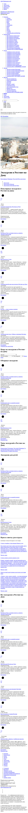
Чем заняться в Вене (12, 39)
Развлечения (7, 34)
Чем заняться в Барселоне (13, 35)
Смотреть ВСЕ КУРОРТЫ (13, 33)
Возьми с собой (10, 84)
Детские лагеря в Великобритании (15, 70)
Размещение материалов (10, 775)
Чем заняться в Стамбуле (13, 46)
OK (1, 116)
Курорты (6, 17)
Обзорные (9, 179)
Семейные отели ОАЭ (12, 61)
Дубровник (9, 25)
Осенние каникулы (11, 91)
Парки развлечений (12, 80)
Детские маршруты (11, 78)
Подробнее (5, 116)
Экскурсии (6, 5)
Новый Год (9, 88)
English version (7, 777)
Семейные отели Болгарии (13, 53)
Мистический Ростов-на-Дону (8, 664)
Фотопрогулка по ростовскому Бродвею (11, 689)
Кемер (8, 26)
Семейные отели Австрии (13, 52)
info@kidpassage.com (6, 1)
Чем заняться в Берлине (13, 37)
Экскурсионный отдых (12, 86)
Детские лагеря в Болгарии (13, 69)
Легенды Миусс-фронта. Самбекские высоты (12, 739)
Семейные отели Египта (13, 57)
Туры (5, 3)
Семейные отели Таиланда (13, 62)
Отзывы (6, 763)
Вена (8, 22)
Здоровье (9, 81)
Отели (5, 50)
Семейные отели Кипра (13, 60)
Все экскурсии (22, 179)
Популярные (4, 179)
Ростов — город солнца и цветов (9, 309)
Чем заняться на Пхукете (13, 45)
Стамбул (9, 31)
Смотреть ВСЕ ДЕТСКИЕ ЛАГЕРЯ (16, 76)
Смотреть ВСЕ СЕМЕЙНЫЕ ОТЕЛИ (16, 66)
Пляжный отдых (11, 85)
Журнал (6, 77)
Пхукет (8, 30)
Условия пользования (9, 772)
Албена (8, 18)
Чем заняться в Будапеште (13, 38)
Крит (8, 27)
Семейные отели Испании (13, 58)
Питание (9, 82)
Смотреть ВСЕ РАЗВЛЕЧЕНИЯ (15, 49)
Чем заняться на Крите (12, 42)
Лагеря (5, 68)
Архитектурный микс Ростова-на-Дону (11, 206)
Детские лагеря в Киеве (13, 73)
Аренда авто (7, 6)
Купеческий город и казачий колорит (10, 403)
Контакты (6, 7)
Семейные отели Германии (13, 54)
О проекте (6, 768)
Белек (8, 21)
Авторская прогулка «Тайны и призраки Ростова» (13, 334)
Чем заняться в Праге (12, 43)
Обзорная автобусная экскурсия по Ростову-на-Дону (14, 284)
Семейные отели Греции (13, 56)
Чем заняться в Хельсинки (13, 47)
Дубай (8, 23)
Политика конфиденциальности (12, 773)
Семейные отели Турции (13, 64)
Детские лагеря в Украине (13, 72)
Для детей (15, 179)
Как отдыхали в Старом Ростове (9, 714)
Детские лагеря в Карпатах (13, 74)
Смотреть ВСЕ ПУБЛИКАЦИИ (15, 92)
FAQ (5, 776)
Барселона (9, 19)
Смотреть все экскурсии (7, 346)
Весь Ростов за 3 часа (6, 259)
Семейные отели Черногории (14, 65)
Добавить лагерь (8, 771)
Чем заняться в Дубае (12, 41)
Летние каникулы (11, 89)
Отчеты (5, 765)
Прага (8, 29)
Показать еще (4, 440)
